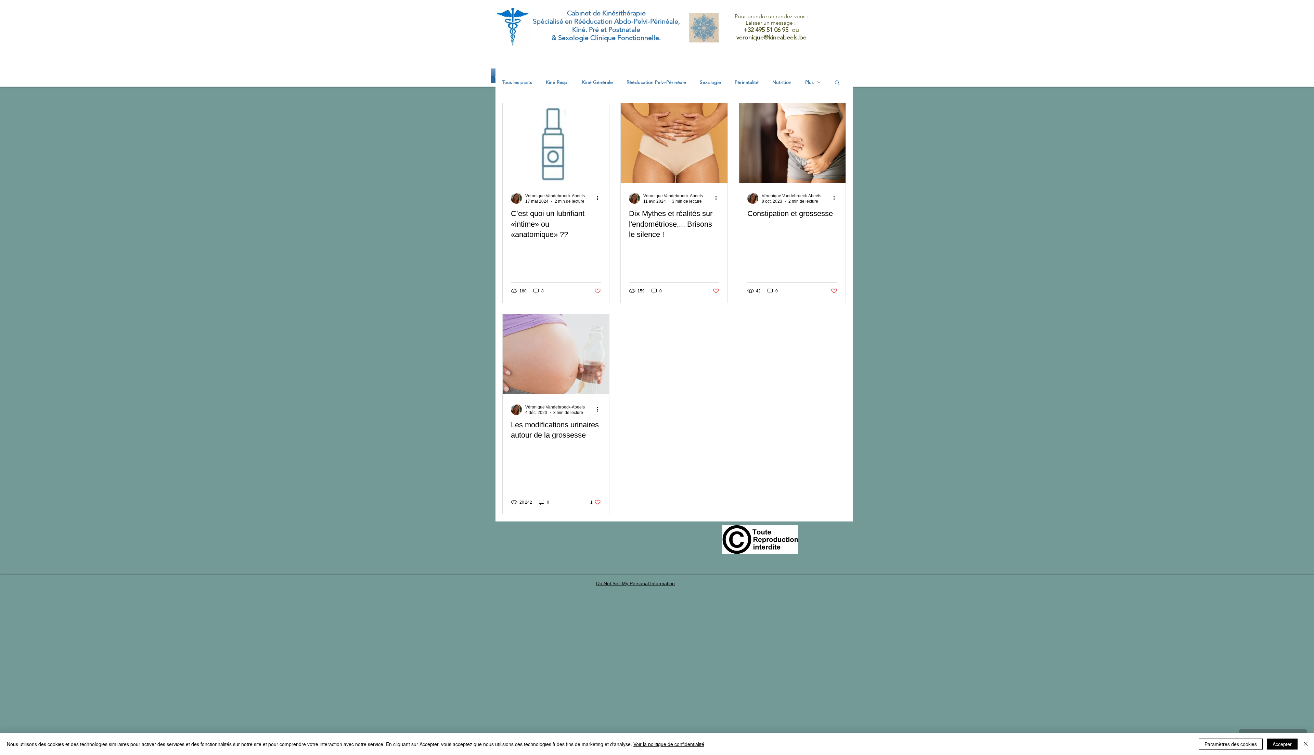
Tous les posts (517, 82)
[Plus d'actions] (600, 198)
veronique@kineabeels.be (771, 37)
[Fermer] (1306, 744)
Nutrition (781, 82)
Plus (809, 82)
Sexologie (710, 82)
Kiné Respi (557, 82)
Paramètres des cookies (1230, 744)
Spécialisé (548, 21)
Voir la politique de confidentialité (668, 744)
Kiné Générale (597, 82)
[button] (837, 83)
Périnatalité (747, 82)
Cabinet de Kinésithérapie (606, 13)
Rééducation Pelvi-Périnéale (656, 82)
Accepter (1282, 744)
